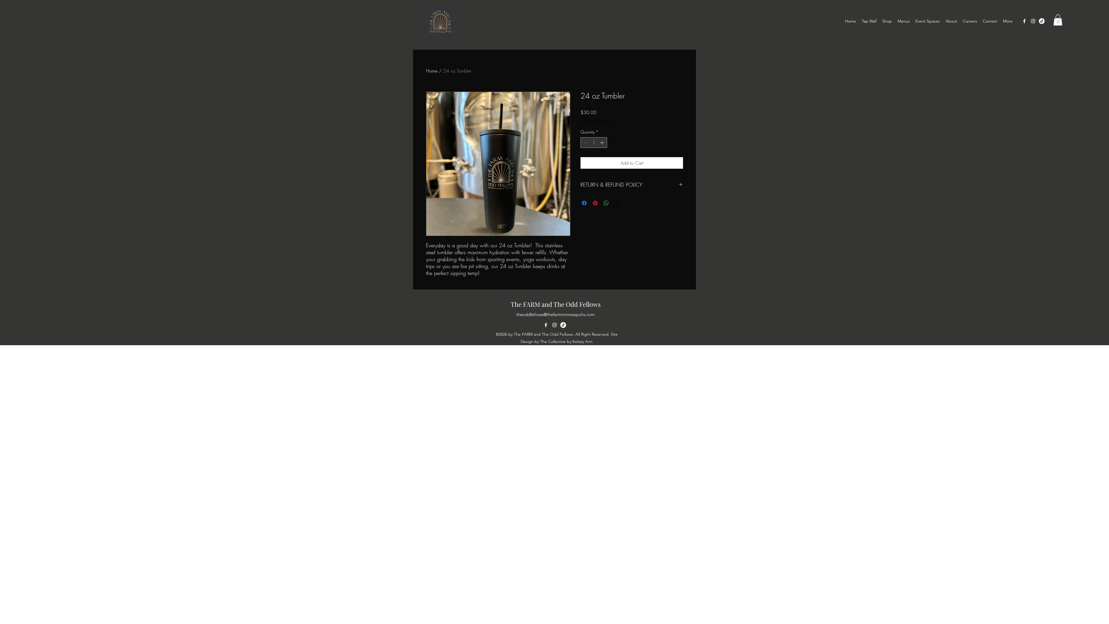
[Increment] (602, 143)
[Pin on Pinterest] (595, 203)
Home (432, 71)
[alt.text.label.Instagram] (1033, 21)
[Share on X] (617, 203)
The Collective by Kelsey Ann (566, 341)
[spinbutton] (594, 143)
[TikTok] (1042, 21)
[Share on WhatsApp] (606, 203)
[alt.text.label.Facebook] (1024, 21)
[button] (1058, 19)
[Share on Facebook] (584, 203)
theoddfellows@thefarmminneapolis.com (555, 314)
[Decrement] (585, 143)
